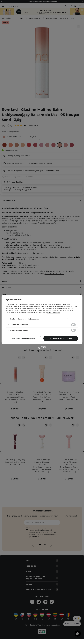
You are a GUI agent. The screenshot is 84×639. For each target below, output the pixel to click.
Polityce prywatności (53, 312)
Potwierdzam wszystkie (61, 338)
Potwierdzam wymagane (23, 338)
